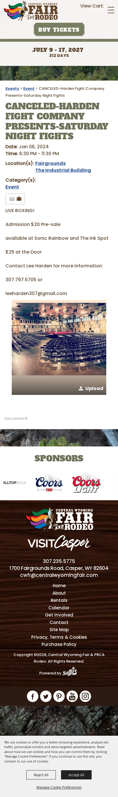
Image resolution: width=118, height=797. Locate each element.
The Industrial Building (63, 170)
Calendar (59, 608)
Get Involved (59, 615)
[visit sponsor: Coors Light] (81, 483)
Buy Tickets (59, 29)
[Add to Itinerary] (19, 198)
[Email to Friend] (12, 199)
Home (59, 586)
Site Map (59, 630)
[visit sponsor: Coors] (44, 483)
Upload (94, 388)
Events (12, 88)
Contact (59, 622)
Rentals (59, 600)
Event (29, 88)
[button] (59, 347)
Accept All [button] (76, 775)
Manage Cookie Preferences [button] (59, 787)
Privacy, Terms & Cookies (59, 637)
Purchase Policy (59, 644)
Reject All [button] (41, 775)
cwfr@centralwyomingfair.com (59, 575)
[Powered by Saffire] (71, 673)
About (59, 593)
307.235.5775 (59, 561)
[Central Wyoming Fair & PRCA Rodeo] (31, 11)
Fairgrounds (50, 163)
